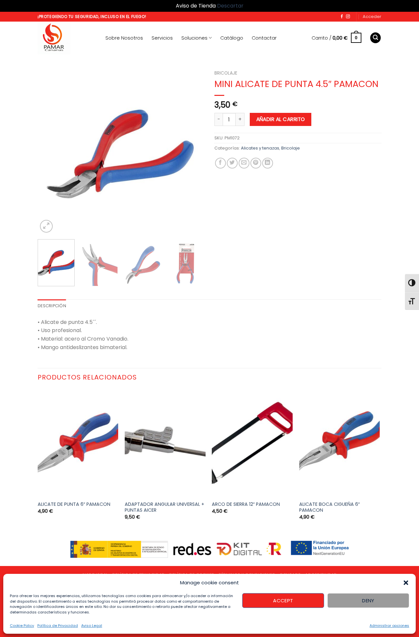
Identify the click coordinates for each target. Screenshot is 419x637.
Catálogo (231, 38)
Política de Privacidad (57, 625)
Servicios (162, 38)
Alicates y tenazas (260, 148)
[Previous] (49, 151)
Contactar (264, 38)
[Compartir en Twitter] (232, 163)
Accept (283, 600)
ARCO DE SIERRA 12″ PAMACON (246, 504)
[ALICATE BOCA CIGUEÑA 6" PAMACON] (339, 443)
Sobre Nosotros (124, 38)
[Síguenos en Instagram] (348, 16)
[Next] (193, 151)
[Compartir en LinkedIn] (267, 163)
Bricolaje (225, 73)
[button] (406, 582)
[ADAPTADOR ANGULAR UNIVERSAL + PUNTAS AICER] (165, 443)
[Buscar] (375, 37)
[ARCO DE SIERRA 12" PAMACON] (252, 443)
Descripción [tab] (52, 306)
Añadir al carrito (280, 119)
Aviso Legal (91, 625)
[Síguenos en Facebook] (342, 16)
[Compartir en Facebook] (220, 163)
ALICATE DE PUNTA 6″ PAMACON (74, 504)
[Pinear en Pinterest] (255, 163)
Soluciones (194, 38)
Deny (368, 600)
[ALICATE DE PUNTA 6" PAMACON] (78, 443)
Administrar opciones (389, 625)
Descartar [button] (230, 5)
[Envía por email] (244, 163)
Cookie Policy (22, 625)
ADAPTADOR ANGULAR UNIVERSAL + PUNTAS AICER (164, 507)
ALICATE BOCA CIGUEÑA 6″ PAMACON (329, 507)
